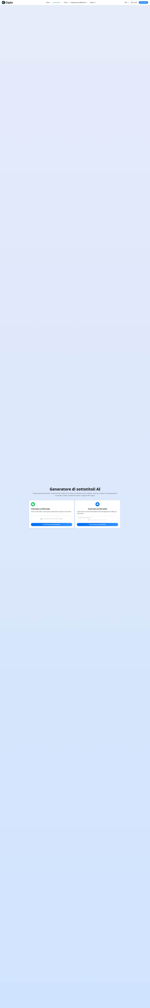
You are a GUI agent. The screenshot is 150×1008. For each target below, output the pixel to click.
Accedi (135, 2)
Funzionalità (56, 2)
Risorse (92, 2)
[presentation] (51, 519)
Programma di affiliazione (78, 2)
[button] (127, 2)
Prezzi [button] (66, 2)
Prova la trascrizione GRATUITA (51, 524)
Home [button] (48, 2)
